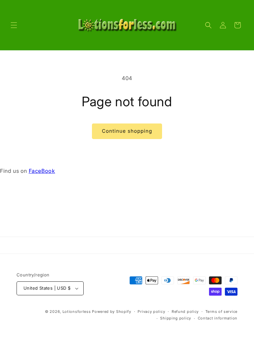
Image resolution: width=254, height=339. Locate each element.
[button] (14, 25)
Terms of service (221, 311)
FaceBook (42, 171)
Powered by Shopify (111, 311)
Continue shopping (127, 131)
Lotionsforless (77, 311)
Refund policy (185, 311)
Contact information (217, 318)
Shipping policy (175, 318)
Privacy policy (151, 311)
